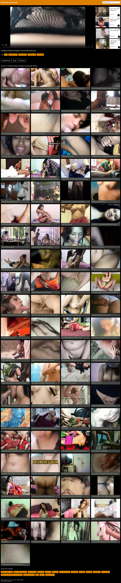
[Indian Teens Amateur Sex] (15, 326)
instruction (55, 572)
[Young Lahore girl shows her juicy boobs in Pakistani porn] (105, 462)
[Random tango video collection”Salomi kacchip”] (45, 440)
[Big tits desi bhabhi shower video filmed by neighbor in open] (105, 122)
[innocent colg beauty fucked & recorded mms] (105, 100)
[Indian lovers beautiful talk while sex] (45, 259)
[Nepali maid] (75, 417)
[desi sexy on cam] (105, 372)
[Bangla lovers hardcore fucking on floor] (105, 417)
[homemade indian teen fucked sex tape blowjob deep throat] (15, 394)
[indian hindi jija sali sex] (75, 145)
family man (41, 572)
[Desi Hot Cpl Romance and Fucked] (15, 168)
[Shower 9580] (75, 394)
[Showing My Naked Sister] (75, 462)
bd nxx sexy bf (32, 572)
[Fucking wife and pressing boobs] (45, 531)
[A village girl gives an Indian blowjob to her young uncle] (105, 145)
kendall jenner (31, 54)
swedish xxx (96, 572)
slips (37, 575)
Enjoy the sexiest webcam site (114, 9)
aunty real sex (22, 54)
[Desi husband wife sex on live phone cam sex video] (75, 236)
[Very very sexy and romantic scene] (105, 304)
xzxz (6, 54)
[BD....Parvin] (75, 122)
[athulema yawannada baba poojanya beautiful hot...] (105, 259)
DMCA (5, 581)
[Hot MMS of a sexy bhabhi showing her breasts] (105, 213)
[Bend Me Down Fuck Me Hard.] (15, 190)
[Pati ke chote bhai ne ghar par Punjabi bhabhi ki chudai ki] (75, 440)
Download (22, 60)
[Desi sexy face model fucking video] (45, 213)
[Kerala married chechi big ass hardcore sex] (15, 553)
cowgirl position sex (29, 575)
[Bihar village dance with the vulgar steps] (45, 190)
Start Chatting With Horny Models (114, 42)
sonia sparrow (105, 572)
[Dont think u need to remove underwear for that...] (15, 304)
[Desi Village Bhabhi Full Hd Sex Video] (75, 326)
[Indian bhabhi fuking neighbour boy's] (75, 304)
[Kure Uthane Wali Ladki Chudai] (105, 349)
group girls (89, 572)
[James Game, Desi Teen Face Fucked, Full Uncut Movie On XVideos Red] (75, 168)
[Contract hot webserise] (15, 236)
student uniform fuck (6, 572)
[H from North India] (75, 281)
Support (9, 581)
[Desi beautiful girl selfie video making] (15, 77)
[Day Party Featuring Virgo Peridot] (45, 100)
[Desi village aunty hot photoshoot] (15, 485)
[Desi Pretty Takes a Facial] (15, 145)
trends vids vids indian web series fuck (11, 575)
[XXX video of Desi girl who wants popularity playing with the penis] (45, 462)
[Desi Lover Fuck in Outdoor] (75, 372)
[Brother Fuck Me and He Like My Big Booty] (75, 77)
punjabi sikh (74, 572)
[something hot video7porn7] (105, 190)
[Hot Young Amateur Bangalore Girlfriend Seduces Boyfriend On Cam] (105, 77)
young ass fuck (50, 575)
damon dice (40, 54)
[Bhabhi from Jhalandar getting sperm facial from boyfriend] (75, 259)
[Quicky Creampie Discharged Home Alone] (45, 394)
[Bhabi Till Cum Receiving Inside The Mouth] (45, 349)
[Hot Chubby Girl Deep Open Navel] (45, 145)
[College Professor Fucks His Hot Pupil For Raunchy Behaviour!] (75, 508)
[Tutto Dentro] (15, 531)
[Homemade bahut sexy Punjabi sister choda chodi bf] (105, 485)
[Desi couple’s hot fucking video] (105, 440)
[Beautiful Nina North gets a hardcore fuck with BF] (15, 372)
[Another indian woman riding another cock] (45, 485)
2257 (2, 581)
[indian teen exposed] (75, 213)
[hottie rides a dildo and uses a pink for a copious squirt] (105, 281)
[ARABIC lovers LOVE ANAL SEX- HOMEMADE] (15, 100)
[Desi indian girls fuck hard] (45, 122)
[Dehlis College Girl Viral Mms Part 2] (105, 508)
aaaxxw (42, 575)
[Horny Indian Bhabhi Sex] (15, 349)
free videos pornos (65, 572)
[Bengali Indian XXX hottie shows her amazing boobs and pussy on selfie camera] (75, 100)
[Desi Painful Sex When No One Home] (15, 259)
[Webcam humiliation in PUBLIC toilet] (15, 281)
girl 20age (81, 572)
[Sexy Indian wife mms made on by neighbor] (75, 190)
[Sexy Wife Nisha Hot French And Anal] (45, 281)
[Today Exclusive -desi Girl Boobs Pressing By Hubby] (45, 326)
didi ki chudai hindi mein (20, 572)
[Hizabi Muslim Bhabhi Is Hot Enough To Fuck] (105, 394)
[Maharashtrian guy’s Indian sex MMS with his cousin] (45, 77)
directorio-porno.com (9, 2)
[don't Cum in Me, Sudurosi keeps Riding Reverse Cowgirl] (45, 304)
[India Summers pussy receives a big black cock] (45, 417)
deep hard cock (13, 54)
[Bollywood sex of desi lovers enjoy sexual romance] (45, 168)
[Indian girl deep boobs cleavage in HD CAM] (15, 440)
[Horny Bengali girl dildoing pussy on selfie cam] (75, 349)
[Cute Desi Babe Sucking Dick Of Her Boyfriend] (105, 531)
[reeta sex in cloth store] (105, 236)
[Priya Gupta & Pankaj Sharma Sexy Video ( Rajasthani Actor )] (105, 168)
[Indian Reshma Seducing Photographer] (45, 236)
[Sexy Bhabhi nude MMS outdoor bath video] (45, 372)
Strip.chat (112, 14)
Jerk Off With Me (114, 30)
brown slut (48, 572)
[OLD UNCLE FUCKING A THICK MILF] (75, 485)
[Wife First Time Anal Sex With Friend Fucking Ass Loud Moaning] (15, 508)
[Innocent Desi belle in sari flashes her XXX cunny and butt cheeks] (15, 213)
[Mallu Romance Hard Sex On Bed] (75, 531)
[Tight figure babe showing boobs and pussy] (15, 462)
